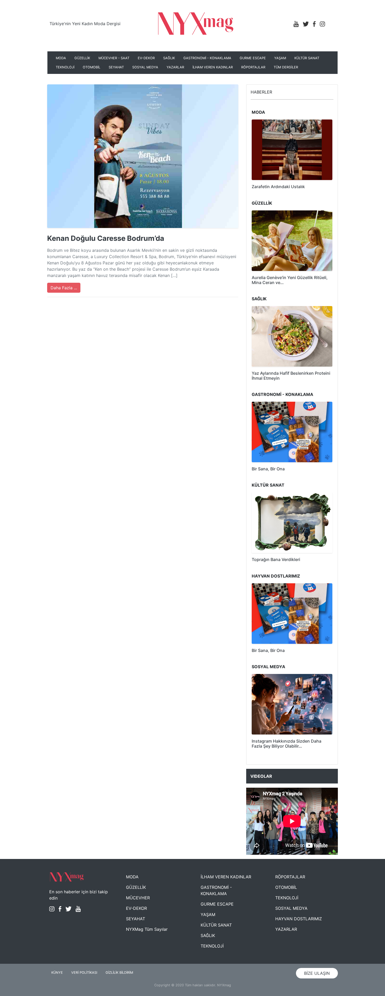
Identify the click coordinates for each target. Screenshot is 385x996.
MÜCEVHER (138, 897)
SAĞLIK (169, 58)
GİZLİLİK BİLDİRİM (119, 973)
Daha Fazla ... (64, 287)
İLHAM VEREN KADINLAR (212, 67)
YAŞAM (280, 58)
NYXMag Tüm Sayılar (147, 929)
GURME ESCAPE (253, 58)
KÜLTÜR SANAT (306, 58)
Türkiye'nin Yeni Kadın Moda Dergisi (85, 23)
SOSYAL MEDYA (145, 67)
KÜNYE (57, 973)
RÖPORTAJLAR (253, 67)
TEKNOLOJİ (65, 67)
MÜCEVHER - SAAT (113, 58)
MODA (61, 58)
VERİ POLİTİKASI (84, 973)
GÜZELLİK (82, 58)
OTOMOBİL (91, 67)
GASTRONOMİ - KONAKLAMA (207, 58)
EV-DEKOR (146, 58)
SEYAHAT (116, 67)
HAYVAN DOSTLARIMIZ (298, 918)
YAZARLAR (175, 67)
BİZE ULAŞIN (317, 973)
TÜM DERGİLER (286, 67)
